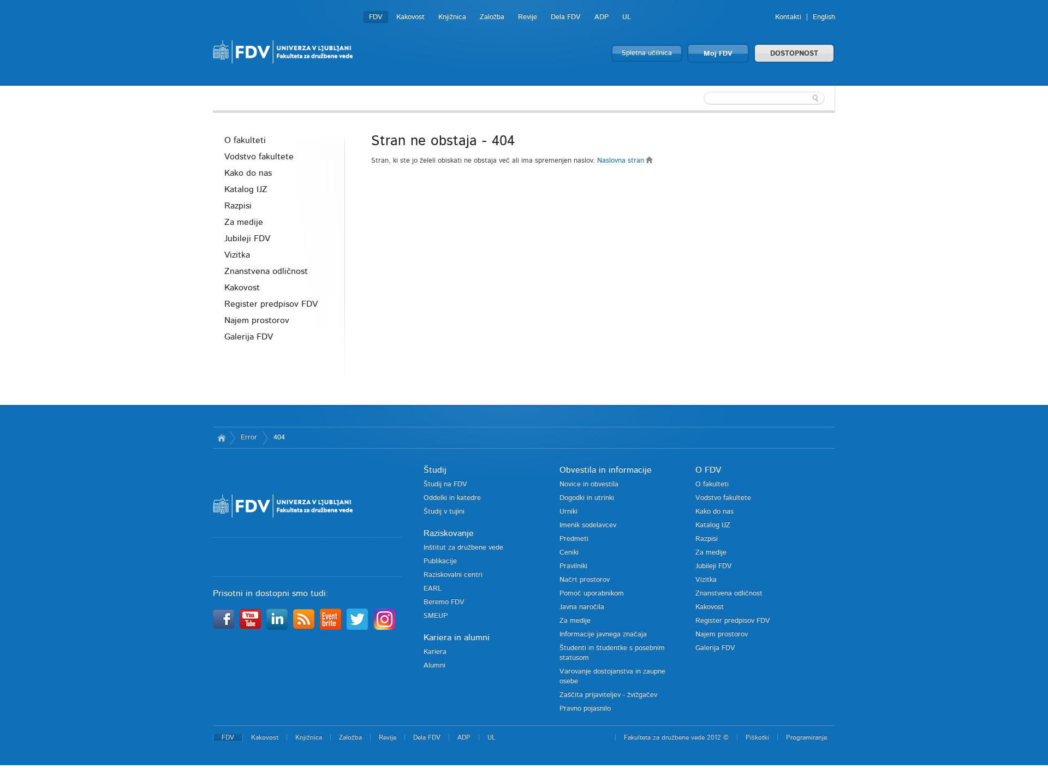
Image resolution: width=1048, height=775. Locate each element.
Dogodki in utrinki (586, 498)
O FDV (708, 470)
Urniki (568, 511)
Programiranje (806, 737)
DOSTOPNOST (794, 53)
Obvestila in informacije (605, 470)
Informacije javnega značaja (603, 634)
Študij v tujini (444, 511)
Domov (221, 437)
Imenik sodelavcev (587, 525)
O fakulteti (245, 140)
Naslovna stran (621, 160)
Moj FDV (718, 53)
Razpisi (238, 205)
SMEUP (436, 615)
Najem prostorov (256, 320)
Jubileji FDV (247, 238)
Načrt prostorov (584, 579)
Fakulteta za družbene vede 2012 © (676, 737)
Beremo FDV (444, 602)
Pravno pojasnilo (585, 708)
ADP (601, 17)
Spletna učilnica (647, 53)
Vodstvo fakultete (259, 156)
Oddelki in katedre (452, 498)
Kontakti (788, 17)
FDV (376, 17)
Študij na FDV (445, 484)
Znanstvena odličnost (266, 271)
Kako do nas (248, 173)
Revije (527, 17)
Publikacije (440, 561)
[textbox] (764, 98)
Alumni (434, 665)
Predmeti (573, 538)
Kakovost (410, 17)
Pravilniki (573, 566)
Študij (435, 470)
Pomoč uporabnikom (591, 593)
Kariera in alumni (457, 637)
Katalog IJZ (245, 189)
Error (249, 437)
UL (626, 17)
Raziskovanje (449, 533)
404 (279, 437)
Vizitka (237, 255)
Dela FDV (566, 17)
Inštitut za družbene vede (463, 547)
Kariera (435, 651)
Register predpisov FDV (271, 304)
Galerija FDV (248, 336)
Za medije (243, 222)
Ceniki (569, 552)
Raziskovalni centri (453, 575)
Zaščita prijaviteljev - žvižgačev (608, 695)
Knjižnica (452, 17)
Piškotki (757, 737)
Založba (492, 17)
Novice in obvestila (588, 484)
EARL (433, 588)
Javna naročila (581, 607)
